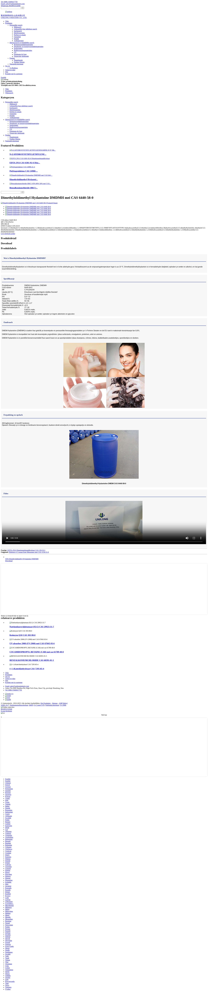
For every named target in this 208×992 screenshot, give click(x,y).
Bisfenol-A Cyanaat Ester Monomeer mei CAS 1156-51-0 (29, 552)
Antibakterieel (19, 41)
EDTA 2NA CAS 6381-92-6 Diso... (25, 163)
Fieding (12, 58)
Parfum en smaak (20, 35)
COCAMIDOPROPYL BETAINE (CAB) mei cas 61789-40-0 (37, 652)
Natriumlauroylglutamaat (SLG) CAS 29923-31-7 (32, 627)
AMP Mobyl (63, 703)
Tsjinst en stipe (10, 70)
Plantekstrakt (18, 60)
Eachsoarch (18, 31)
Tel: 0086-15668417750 (9, 2)
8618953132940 (6, 709)
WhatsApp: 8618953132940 (10, 6)
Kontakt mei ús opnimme (13, 74)
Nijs (6, 72)
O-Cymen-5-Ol (39, 705)
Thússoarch (9, 93)
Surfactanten (18, 48)
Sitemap (55, 703)
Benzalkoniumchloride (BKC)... (24, 188)
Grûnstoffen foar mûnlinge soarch (25, 29)
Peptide (16, 39)
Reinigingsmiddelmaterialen (23, 45)
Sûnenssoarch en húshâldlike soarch (22, 43)
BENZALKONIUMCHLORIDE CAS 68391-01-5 (32, 660)
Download (8, 561)
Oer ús (7, 66)
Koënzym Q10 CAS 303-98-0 (22, 635)
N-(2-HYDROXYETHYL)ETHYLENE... (28, 154)
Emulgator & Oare (20, 54)
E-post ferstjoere (6, 711)
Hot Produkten (46, 703)
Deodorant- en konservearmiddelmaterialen (28, 46)
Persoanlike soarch (16, 25)
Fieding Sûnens (19, 62)
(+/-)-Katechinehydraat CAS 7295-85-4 (27, 669)
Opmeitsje (17, 37)
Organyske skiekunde (21, 56)
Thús (7, 21)
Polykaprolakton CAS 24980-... (24, 171)
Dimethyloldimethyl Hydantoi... (24, 179)
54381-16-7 (5, 705)
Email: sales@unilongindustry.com (13, 4)
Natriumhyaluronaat (16, 64)
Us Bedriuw (14, 68)
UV (15, 52)
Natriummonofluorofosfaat (19, 705)
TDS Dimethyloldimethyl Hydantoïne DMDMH (21, 559)
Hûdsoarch (17, 27)
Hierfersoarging (19, 33)
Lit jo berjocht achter (8, 234)
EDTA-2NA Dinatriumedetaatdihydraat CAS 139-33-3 (26, 550)
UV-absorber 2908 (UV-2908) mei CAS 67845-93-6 (32, 643)
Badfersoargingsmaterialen (23, 50)
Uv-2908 (63, 705)
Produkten (8, 23)
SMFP (31, 705)
